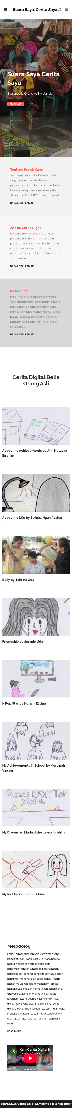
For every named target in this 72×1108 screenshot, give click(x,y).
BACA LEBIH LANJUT (22, 203)
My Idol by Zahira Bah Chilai (23, 894)
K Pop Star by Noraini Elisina (24, 703)
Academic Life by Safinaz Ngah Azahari (32, 518)
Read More (15, 104)
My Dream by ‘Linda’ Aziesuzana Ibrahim (33, 832)
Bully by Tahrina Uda (18, 580)
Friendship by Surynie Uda (22, 641)
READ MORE (14, 1031)
